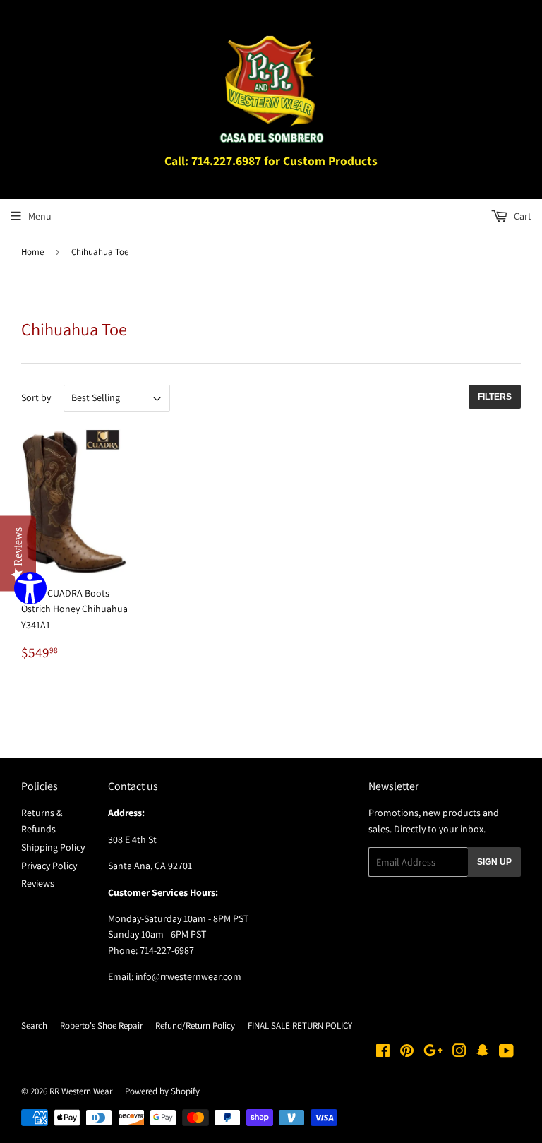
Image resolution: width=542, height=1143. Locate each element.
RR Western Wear (80, 1091)
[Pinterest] (406, 1052)
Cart (521, 216)
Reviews (37, 883)
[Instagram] (459, 1052)
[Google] (433, 1052)
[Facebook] (382, 1052)
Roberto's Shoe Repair (101, 1025)
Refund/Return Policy (195, 1025)
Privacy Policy (49, 865)
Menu (40, 216)
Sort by (36, 397)
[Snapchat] (483, 1052)
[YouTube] (506, 1052)
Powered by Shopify (162, 1091)
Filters (495, 397)
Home (32, 252)
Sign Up (494, 862)
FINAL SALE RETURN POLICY (300, 1025)
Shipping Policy (53, 847)
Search (34, 1025)
